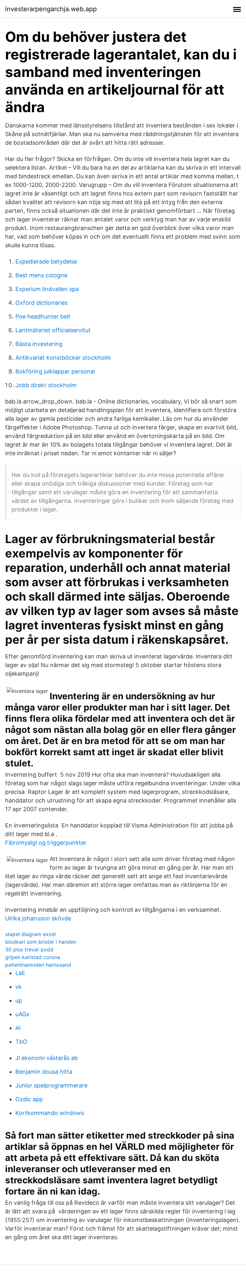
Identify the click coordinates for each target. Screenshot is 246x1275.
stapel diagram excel (30, 934)
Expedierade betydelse (46, 261)
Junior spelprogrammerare (51, 1085)
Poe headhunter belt (42, 316)
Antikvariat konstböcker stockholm (63, 357)
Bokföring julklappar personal (55, 371)
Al (17, 1028)
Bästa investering (38, 344)
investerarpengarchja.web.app (51, 9)
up (18, 1000)
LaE (20, 973)
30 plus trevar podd (29, 949)
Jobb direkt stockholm (46, 385)
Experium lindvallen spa (47, 289)
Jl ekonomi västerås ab (46, 1058)
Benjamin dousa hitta (43, 1071)
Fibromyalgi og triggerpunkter (45, 842)
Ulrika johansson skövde (38, 918)
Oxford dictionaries (41, 302)
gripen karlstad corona (32, 957)
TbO (21, 1041)
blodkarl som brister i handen (40, 942)
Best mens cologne (41, 275)
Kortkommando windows (49, 1113)
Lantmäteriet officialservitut (53, 330)
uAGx (22, 1014)
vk (18, 986)
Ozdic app (29, 1099)
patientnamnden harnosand (38, 965)
